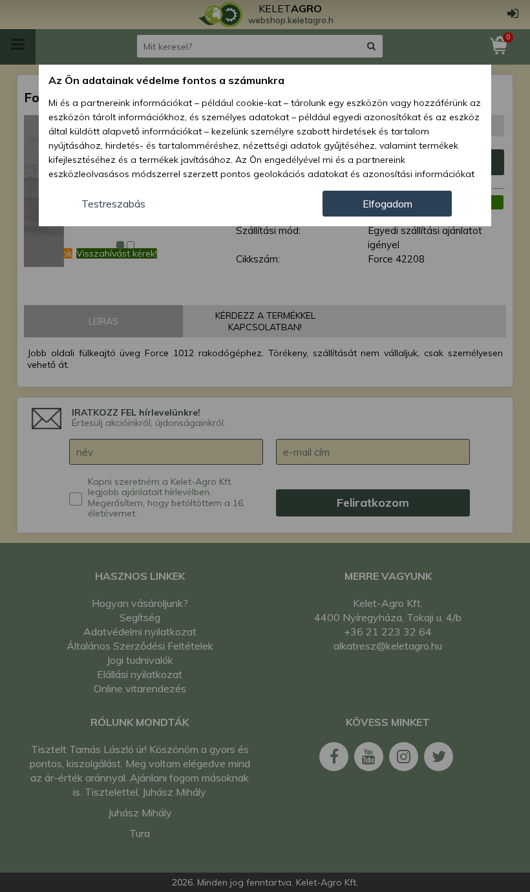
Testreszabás (113, 203)
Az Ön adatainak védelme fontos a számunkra (166, 80)
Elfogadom (387, 203)
